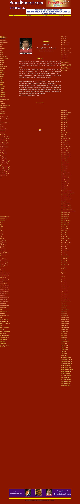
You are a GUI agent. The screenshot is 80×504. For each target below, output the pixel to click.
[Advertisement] (37, 27)
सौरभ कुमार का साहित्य (40, 102)
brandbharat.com (49, 51)
